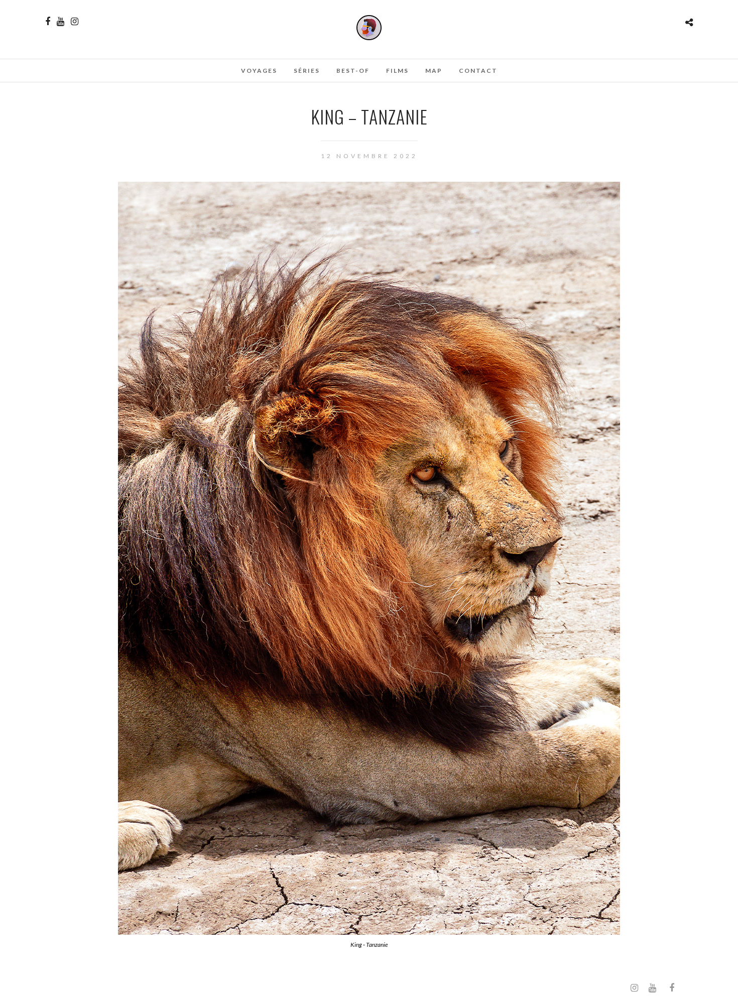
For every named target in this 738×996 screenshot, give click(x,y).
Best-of (353, 70)
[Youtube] (60, 21)
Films (397, 70)
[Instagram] (74, 21)
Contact (478, 70)
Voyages (259, 70)
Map (433, 70)
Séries (307, 70)
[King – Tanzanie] (369, 931)
